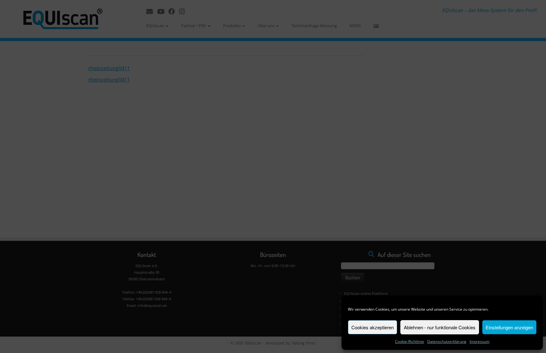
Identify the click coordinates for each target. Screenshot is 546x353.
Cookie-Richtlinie (409, 341)
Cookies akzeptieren (372, 327)
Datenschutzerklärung (446, 341)
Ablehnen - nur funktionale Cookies (440, 327)
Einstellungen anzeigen (509, 327)
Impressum (479, 341)
